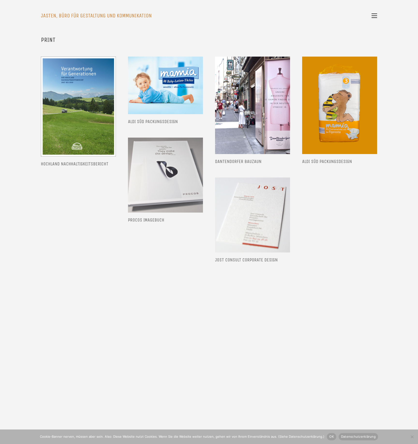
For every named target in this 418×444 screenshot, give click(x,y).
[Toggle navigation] (374, 15)
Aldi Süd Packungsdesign (153, 121)
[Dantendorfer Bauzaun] (252, 105)
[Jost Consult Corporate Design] (252, 215)
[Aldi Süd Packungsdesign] (165, 85)
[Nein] (412, 436)
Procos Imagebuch (146, 220)
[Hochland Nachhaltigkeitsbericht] (78, 106)
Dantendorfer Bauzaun (238, 161)
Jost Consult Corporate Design (246, 260)
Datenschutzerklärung (358, 436)
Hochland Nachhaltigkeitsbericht (74, 164)
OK (331, 436)
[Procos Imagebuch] (165, 175)
